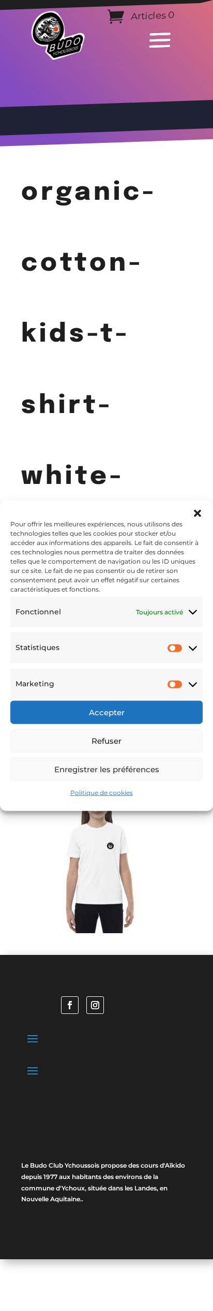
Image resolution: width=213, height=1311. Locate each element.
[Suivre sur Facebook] (70, 1005)
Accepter (107, 712)
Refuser (106, 740)
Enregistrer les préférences (106, 769)
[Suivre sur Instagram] (95, 1005)
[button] (197, 513)
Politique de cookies (101, 793)
